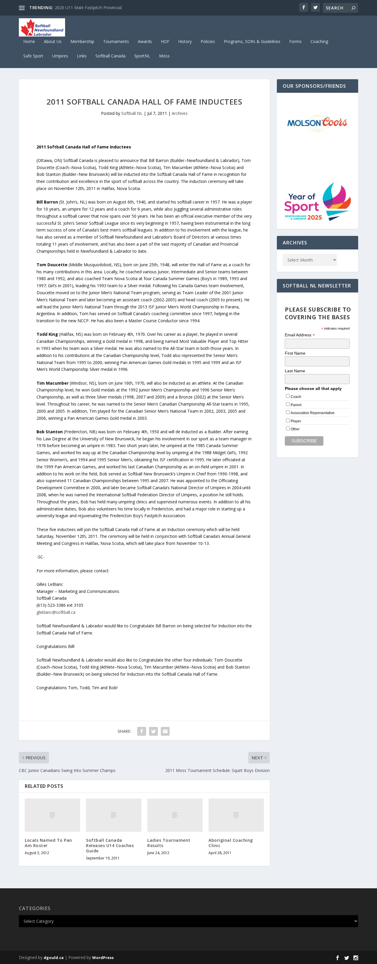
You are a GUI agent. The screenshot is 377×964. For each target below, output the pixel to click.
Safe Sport (33, 56)
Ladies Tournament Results (169, 842)
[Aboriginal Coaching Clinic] (236, 815)
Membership (82, 41)
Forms (295, 41)
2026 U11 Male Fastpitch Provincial (88, 7)
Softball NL (132, 113)
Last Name (295, 370)
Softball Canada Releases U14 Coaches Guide (110, 845)
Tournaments (116, 41)
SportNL (142, 56)
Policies (208, 41)
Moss (164, 56)
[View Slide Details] (317, 122)
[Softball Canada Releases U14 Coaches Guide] (113, 815)
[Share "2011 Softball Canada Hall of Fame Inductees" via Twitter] (153, 731)
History (185, 41)
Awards (145, 41)
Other (295, 429)
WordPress (103, 957)
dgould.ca (54, 957)
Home (29, 41)
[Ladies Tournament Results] (175, 815)
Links (82, 56)
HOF (165, 41)
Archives (180, 113)
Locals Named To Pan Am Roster (48, 842)
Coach (296, 397)
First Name (295, 353)
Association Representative (313, 413)
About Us (53, 41)
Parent (296, 405)
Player (296, 421)
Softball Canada (110, 56)
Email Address (300, 335)
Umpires (60, 56)
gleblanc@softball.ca (56, 612)
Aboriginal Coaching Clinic (231, 842)
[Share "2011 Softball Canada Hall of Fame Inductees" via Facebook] (142, 731)
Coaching (319, 41)
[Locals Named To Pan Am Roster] (52, 815)
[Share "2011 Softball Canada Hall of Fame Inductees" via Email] (165, 731)
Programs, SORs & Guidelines (252, 41)
